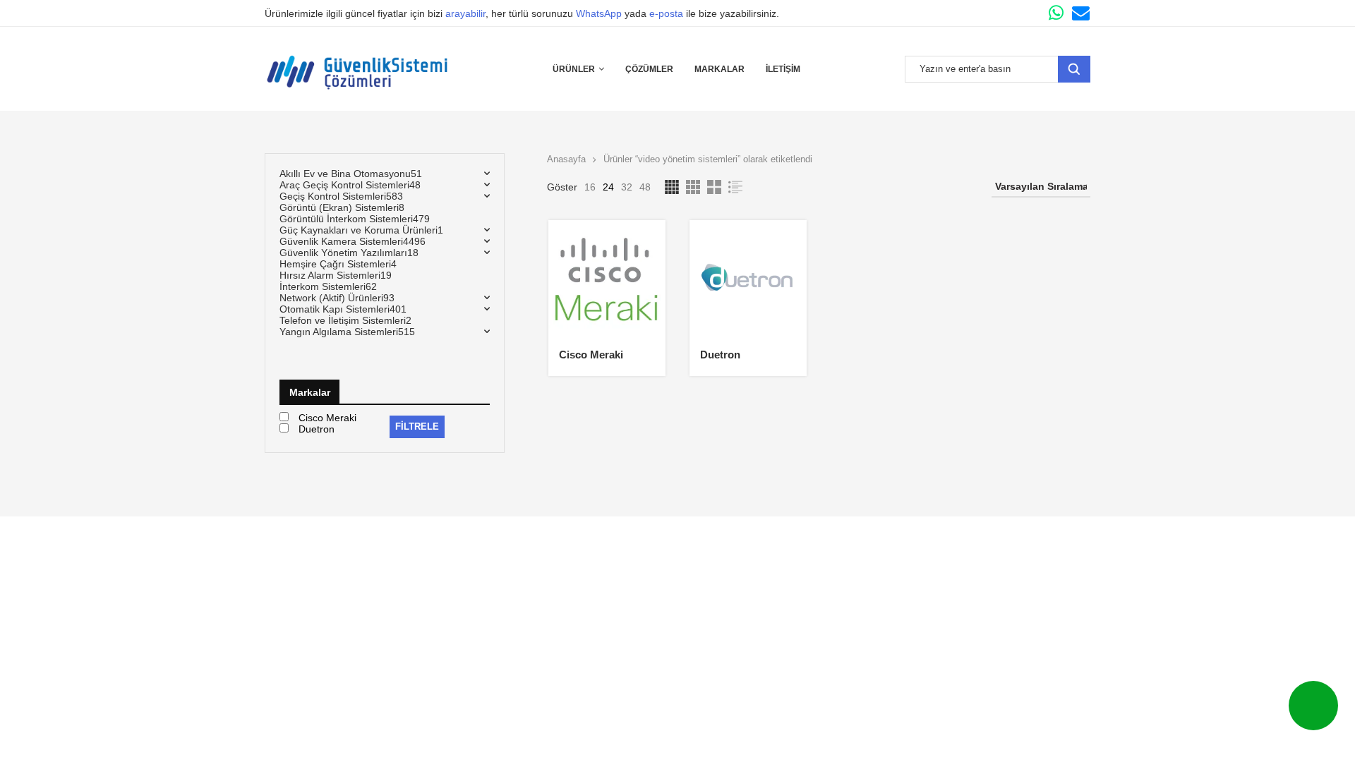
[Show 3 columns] (693, 187)
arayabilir (465, 13)
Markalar (719, 69)
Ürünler (574, 69)
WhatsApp (599, 13)
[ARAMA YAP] (1074, 69)
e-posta (666, 13)
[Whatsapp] (1056, 13)
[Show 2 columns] (714, 187)
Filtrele (417, 426)
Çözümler (649, 69)
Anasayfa (566, 159)
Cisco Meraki (591, 355)
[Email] (1080, 13)
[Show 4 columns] (672, 187)
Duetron (720, 355)
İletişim (783, 69)
